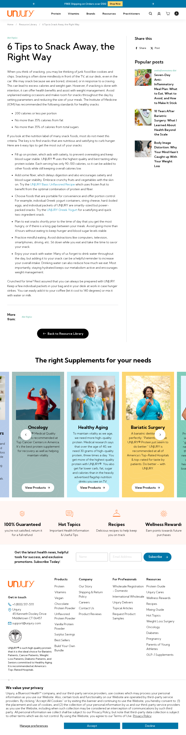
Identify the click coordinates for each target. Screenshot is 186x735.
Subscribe (155, 557)
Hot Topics (12, 37)
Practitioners (131, 13)
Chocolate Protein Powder (64, 606)
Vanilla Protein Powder (64, 626)
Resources (109, 13)
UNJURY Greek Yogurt (62, 210)
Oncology (153, 627)
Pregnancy (153, 638)
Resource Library (28, 24)
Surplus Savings (64, 634)
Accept (92, 726)
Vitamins (73, 13)
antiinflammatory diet (165, 70)
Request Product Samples (124, 616)
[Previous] (34, 4)
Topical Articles (123, 608)
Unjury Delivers (123, 602)
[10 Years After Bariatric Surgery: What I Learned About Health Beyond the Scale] (143, 117)
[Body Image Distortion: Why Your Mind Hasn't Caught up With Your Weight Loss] (143, 149)
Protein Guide (155, 586)
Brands (90, 13)
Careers (84, 602)
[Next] (153, 4)
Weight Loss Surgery (160, 621)
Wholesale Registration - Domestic (128, 588)
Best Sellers (62, 640)
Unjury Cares (155, 592)
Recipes (151, 604)
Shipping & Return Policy (91, 594)
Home (10, 24)
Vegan (58, 598)
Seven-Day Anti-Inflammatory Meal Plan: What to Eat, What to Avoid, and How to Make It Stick (165, 89)
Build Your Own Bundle (64, 648)
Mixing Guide (155, 609)
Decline (150, 726)
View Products (90, 487)
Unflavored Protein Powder (64, 616)
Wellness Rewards (158, 598)
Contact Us (86, 608)
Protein (56, 13)
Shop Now (78, 3)
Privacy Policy (142, 716)
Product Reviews (90, 614)
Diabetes (152, 633)
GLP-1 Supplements (159, 654)
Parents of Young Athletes (158, 647)
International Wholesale (128, 596)
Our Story (85, 586)
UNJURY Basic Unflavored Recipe (52, 184)
